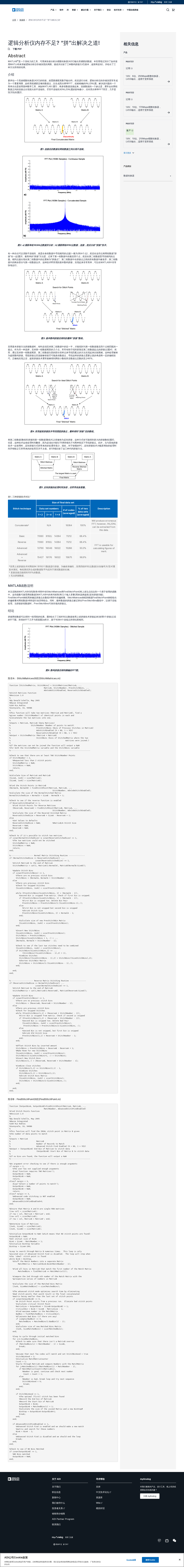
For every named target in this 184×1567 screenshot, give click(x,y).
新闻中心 (56, 1497)
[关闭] (180, 1560)
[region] (92, 1560)
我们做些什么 (58, 1502)
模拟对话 (100, 1508)
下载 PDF (17, 49)
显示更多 (127, 153)
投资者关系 (57, 1508)
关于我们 (56, 1486)
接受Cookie (150, 1560)
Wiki (98, 1502)
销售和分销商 (58, 1513)
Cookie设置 (131, 1560)
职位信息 (56, 1492)
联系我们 (56, 1524)
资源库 (99, 1497)
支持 (98, 1486)
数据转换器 (129, 176)
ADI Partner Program (63, 1519)
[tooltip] (132, 68)
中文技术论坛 (102, 1492)
